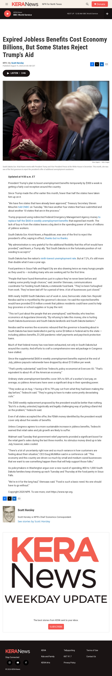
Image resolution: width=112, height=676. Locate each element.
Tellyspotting (69, 650)
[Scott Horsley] (9, 514)
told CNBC (23, 207)
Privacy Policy (70, 663)
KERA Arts (45, 663)
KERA (43, 650)
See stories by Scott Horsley (34, 521)
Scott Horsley (17, 63)
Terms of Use (92, 650)
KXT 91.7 (67, 657)
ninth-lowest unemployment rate (58, 258)
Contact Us (91, 657)
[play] (7, 13)
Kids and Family (47, 657)
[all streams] (108, 13)
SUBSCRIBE (56, 626)
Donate (101, 4)
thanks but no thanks (56, 238)
